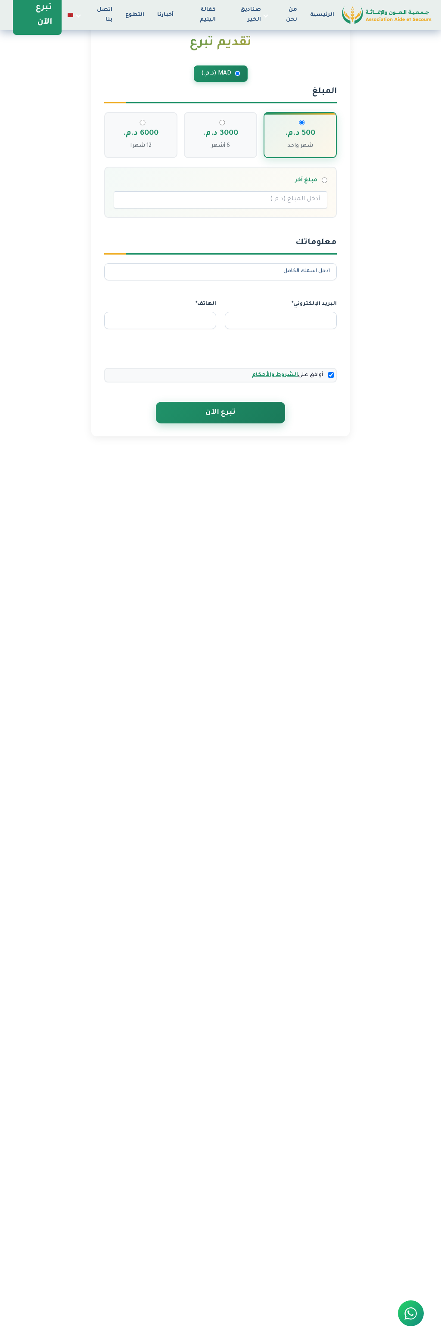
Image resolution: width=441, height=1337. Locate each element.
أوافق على (287, 375)
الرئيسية (322, 15)
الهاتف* (206, 304)
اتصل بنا (104, 15)
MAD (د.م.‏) (216, 73)
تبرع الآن (220, 413)
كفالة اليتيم (208, 15)
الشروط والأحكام (275, 375)
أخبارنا (165, 15)
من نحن (291, 15)
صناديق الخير (250, 15)
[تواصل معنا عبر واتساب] (411, 1313)
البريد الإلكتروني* (314, 304)
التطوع (134, 15)
